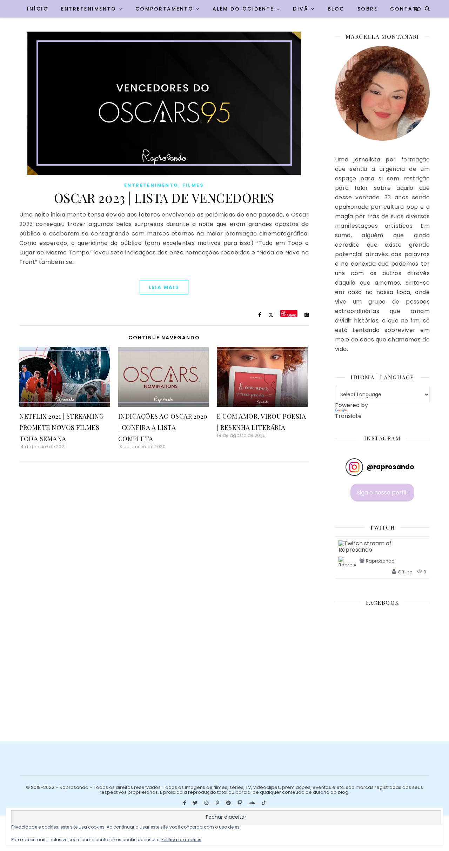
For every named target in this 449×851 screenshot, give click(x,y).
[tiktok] (264, 803)
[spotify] (229, 803)
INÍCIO (37, 8)
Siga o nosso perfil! (382, 492)
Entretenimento (151, 185)
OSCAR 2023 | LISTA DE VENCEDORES (164, 197)
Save (291, 314)
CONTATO (406, 8)
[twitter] (196, 803)
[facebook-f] (185, 803)
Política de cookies (181, 840)
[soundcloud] (252, 803)
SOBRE (367, 8)
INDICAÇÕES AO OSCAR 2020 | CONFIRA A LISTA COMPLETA (163, 427)
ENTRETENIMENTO (88, 8)
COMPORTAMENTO (164, 8)
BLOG (336, 8)
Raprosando (380, 561)
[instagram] (207, 803)
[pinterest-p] (218, 803)
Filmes (193, 185)
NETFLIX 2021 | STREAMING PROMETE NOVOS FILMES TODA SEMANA (61, 427)
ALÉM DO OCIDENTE (243, 8)
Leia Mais (164, 287)
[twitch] (240, 803)
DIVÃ (300, 8)
